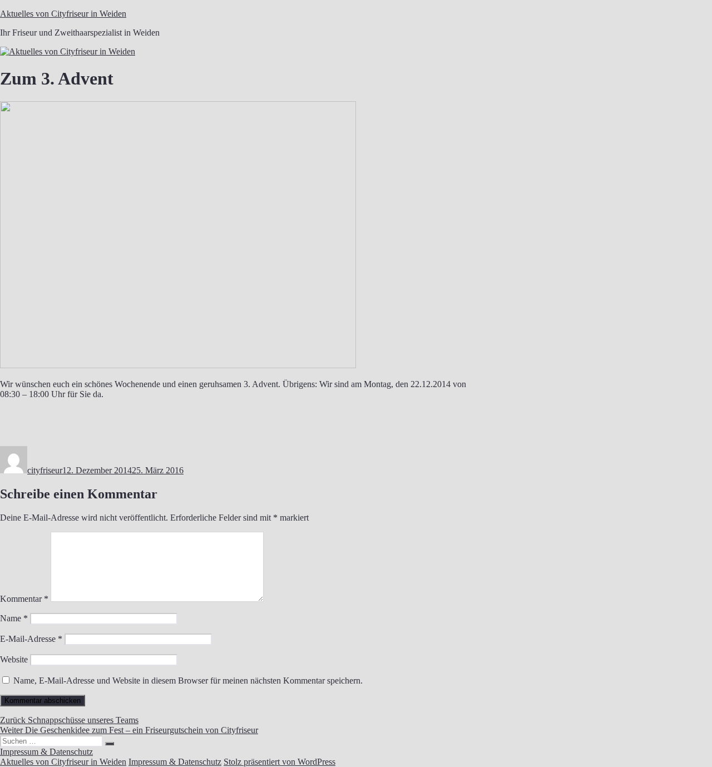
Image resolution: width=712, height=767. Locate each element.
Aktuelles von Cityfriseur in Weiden (63, 13)
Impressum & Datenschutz (46, 751)
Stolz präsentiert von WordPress (279, 761)
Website (14, 659)
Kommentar (24, 598)
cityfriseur (44, 470)
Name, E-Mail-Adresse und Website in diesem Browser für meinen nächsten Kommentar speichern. (188, 680)
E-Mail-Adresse (31, 639)
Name (14, 618)
